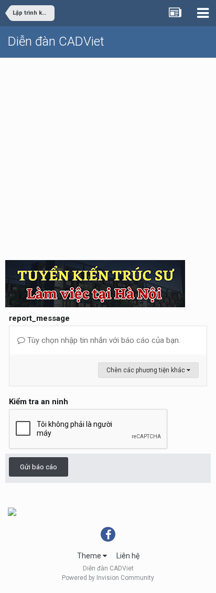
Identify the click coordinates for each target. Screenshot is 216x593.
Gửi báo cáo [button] (38, 467)
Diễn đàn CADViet (56, 41)
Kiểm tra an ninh (38, 401)
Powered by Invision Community (108, 577)
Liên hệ (127, 556)
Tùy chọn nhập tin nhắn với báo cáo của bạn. (102, 340)
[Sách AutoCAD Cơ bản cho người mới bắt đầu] (12, 511)
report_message (39, 318)
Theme (90, 556)
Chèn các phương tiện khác (146, 370)
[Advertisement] (108, 155)
